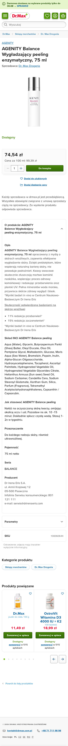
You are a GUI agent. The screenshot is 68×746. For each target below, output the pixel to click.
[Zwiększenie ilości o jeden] (21, 168)
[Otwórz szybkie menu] (5, 15)
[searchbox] (34, 24)
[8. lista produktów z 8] (33, 659)
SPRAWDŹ (22, 6)
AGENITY (7, 43)
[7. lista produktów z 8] (29, 659)
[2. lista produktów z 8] (9, 659)
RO (28, 737)
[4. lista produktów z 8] (17, 659)
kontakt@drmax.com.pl (19, 730)
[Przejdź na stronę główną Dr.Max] (20, 15)
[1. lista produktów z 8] (4, 659)
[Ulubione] (47, 15)
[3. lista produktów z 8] (13, 659)
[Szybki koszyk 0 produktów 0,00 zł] (63, 15)
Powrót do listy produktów (19, 683)
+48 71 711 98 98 (51, 730)
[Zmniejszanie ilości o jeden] (8, 168)
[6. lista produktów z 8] (25, 659)
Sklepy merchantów (15, 567)
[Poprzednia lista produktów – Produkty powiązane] (54, 659)
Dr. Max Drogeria (29, 65)
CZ (19, 737)
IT (33, 737)
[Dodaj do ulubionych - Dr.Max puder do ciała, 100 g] (30, 593)
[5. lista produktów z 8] (21, 659)
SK (24, 737)
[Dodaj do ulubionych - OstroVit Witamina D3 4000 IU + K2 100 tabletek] (62, 593)
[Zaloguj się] (55, 15)
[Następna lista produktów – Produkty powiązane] (62, 659)
